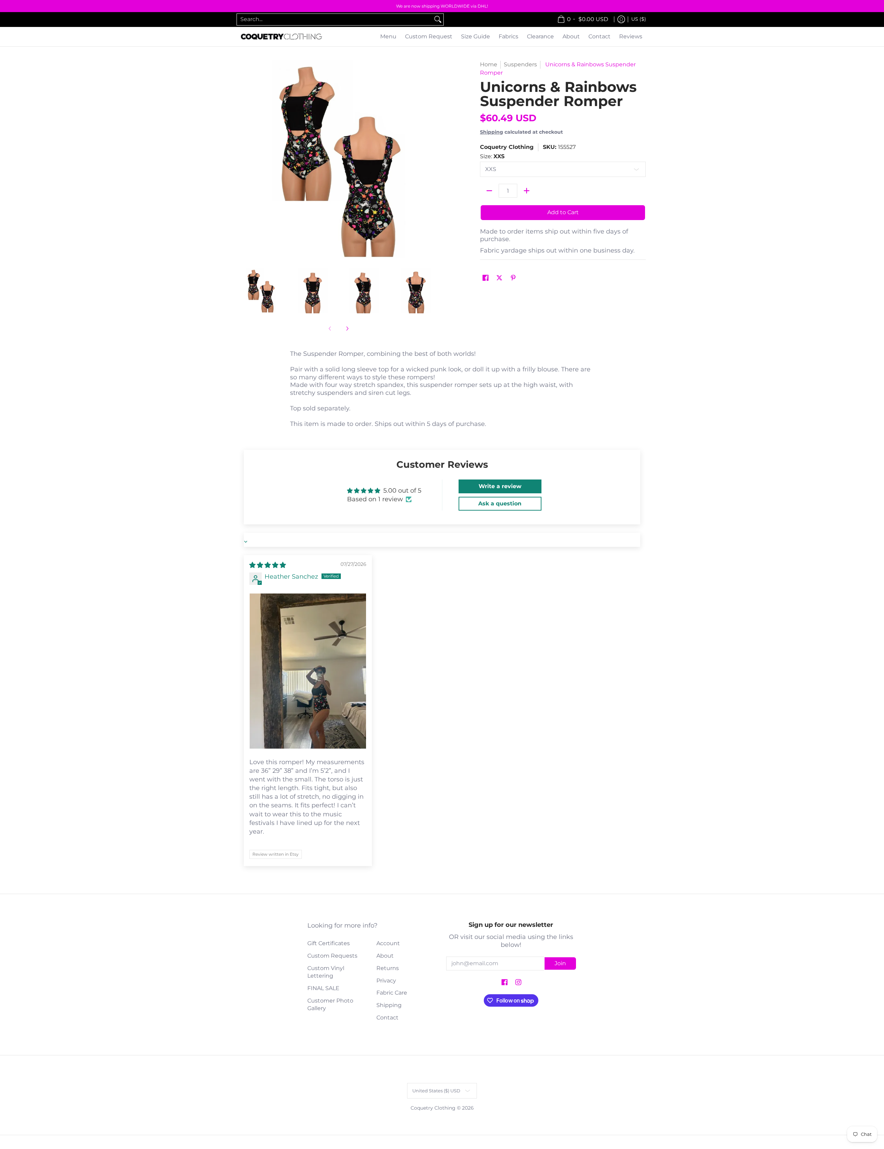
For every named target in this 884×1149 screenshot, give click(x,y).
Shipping (491, 132)
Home (488, 64)
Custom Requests (332, 955)
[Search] (437, 19)
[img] (267, 565)
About (385, 955)
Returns (387, 968)
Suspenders (520, 64)
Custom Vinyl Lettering (325, 972)
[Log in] (621, 19)
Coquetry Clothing (507, 147)
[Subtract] (489, 190)
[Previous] (243, 160)
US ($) (638, 19)
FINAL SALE (323, 988)
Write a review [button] (500, 486)
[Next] (433, 160)
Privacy (386, 980)
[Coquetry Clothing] (281, 37)
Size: (492, 156)
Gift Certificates (328, 943)
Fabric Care (391, 992)
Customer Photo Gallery (330, 1004)
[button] (485, 278)
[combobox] (334, 19)
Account (388, 943)
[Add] (526, 190)
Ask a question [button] (499, 503)
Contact (387, 1017)
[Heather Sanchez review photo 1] (307, 671)
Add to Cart (563, 212)
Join (560, 963)
